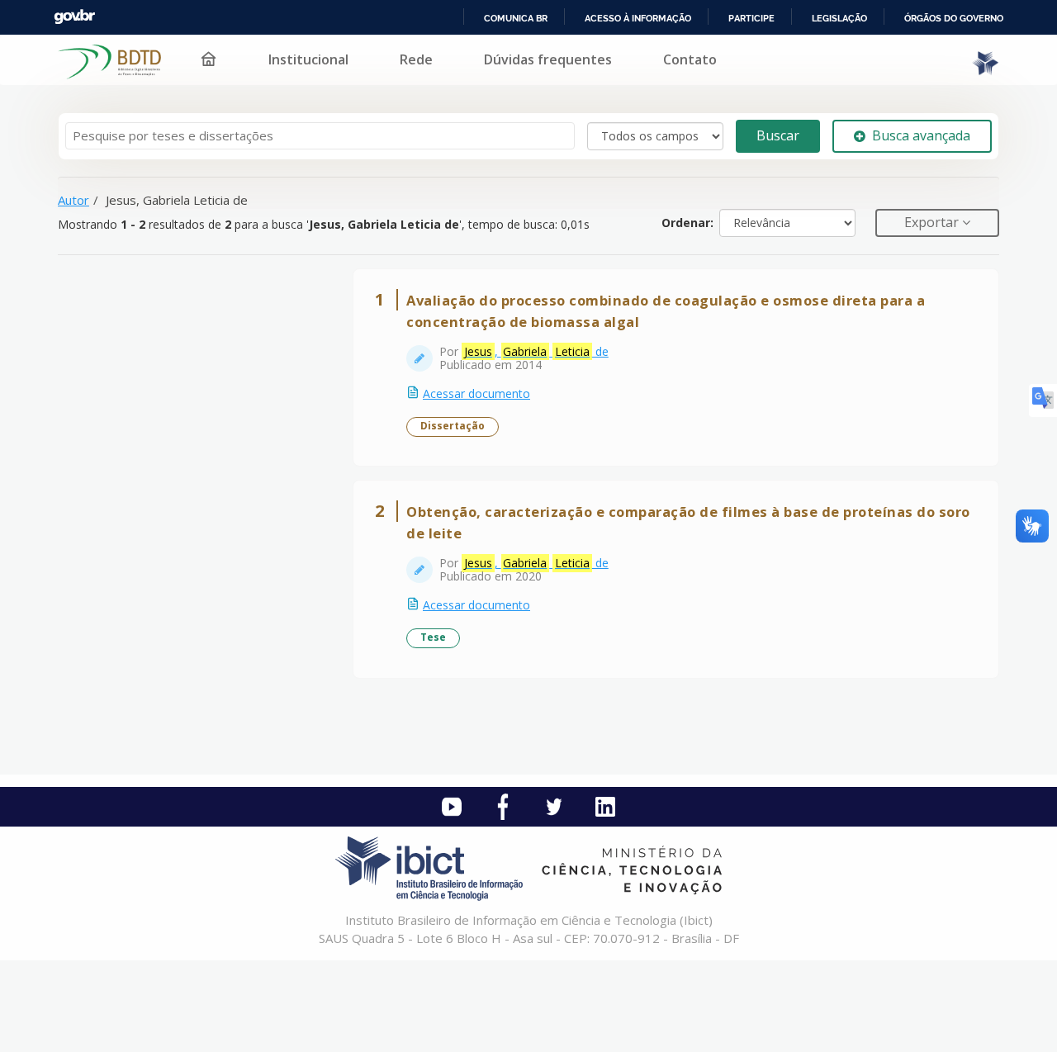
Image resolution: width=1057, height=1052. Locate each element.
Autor (73, 200)
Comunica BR (515, 18)
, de (536, 351)
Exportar (933, 222)
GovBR (74, 17)
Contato (690, 59)
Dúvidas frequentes (548, 59)
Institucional (308, 59)
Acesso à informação (638, 18)
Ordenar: (687, 222)
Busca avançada (921, 135)
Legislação (839, 18)
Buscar (777, 135)
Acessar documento (476, 393)
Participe (751, 18)
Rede (416, 59)
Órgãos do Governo (953, 18)
